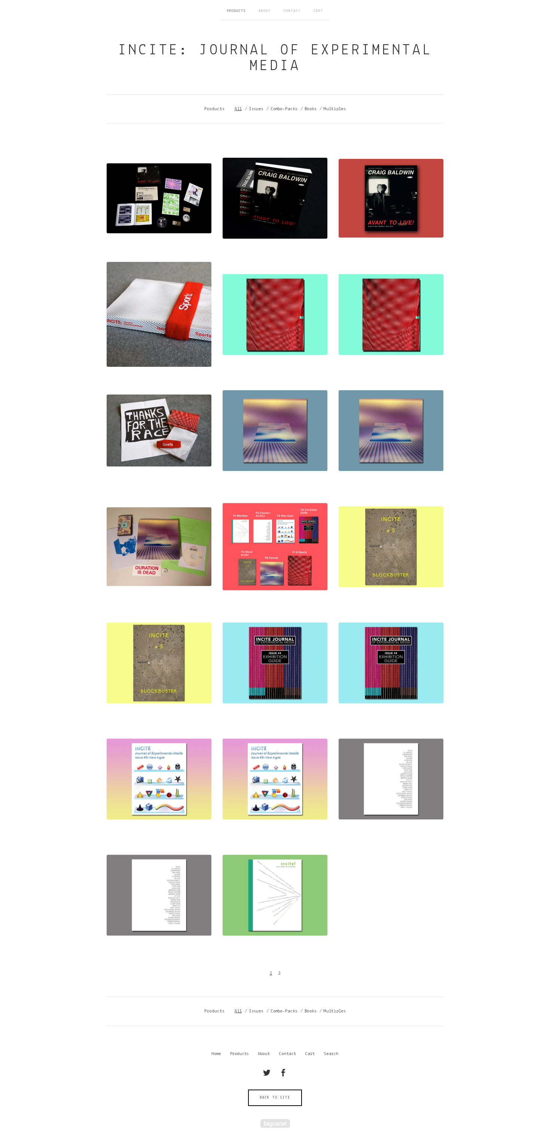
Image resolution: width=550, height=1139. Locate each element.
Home (216, 1054)
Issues (256, 108)
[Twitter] (267, 1072)
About (265, 11)
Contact (292, 11)
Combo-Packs (284, 108)
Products (236, 11)
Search (331, 1054)
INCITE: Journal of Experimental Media (275, 58)
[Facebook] (283, 1072)
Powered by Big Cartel (275, 1123)
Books (311, 108)
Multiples (335, 108)
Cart (318, 11)
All (238, 108)
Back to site (275, 1098)
